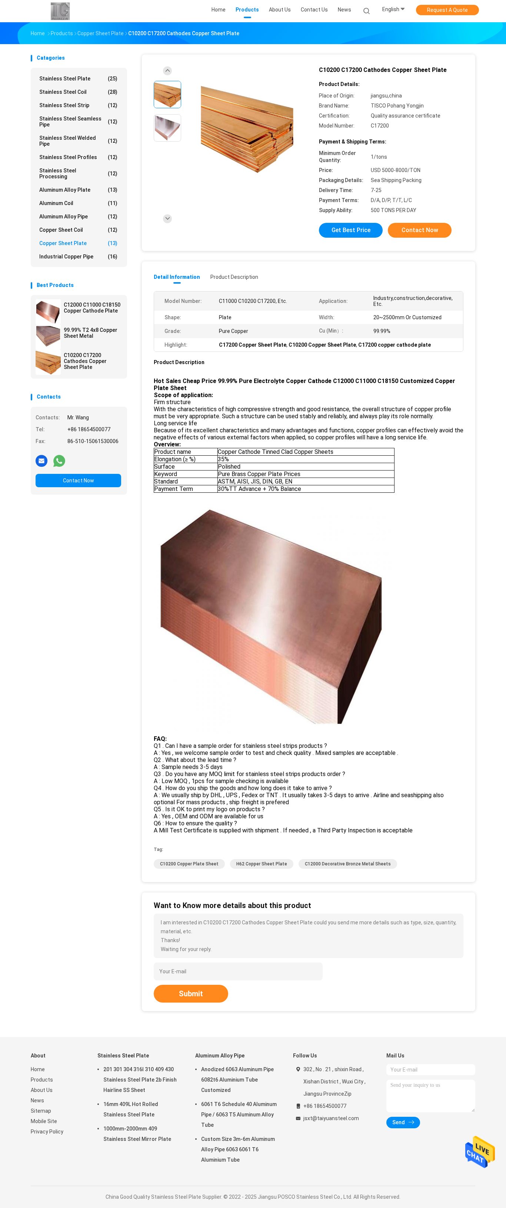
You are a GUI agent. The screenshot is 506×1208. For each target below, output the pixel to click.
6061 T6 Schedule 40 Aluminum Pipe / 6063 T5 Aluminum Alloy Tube (239, 1114)
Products (42, 1080)
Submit (191, 993)
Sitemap (41, 1111)
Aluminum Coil (78, 203)
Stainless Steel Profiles (78, 157)
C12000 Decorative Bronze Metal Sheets (348, 864)
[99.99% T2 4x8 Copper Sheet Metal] (48, 337)
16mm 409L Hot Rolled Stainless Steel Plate (130, 1109)
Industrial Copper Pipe (78, 257)
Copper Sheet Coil (78, 230)
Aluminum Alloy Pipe (78, 217)
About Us (42, 1090)
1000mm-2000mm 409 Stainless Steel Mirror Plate (137, 1134)
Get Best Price (351, 230)
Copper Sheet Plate (78, 243)
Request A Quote (447, 10)
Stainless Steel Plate (78, 79)
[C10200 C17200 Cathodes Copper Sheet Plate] (48, 362)
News (37, 1100)
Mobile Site (44, 1121)
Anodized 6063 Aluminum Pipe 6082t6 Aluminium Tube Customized (237, 1079)
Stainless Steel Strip (78, 105)
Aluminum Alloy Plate (78, 190)
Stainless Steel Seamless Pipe (78, 122)
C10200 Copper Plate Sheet (189, 864)
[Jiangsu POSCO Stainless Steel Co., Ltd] (59, 11)
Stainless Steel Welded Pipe (78, 141)
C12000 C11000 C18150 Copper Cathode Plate (92, 308)
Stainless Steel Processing (78, 173)
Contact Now (78, 480)
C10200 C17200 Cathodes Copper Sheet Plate (85, 361)
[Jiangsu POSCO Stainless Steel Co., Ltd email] (41, 460)
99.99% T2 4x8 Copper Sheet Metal (90, 333)
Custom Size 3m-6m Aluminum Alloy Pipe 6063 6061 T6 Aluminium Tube (238, 1149)
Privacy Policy (47, 1132)
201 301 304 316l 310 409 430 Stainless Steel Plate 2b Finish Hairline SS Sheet (140, 1079)
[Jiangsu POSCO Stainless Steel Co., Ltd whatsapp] (59, 460)
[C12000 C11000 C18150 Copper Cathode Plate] (48, 311)
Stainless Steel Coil (78, 92)
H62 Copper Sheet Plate (261, 864)
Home (38, 1069)
